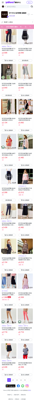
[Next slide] (15, 37)
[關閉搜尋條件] (5, 6)
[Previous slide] (2, 37)
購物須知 (23, 395)
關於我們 (16, 395)
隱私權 (17, 399)
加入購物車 (9, 60)
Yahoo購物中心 (13, 2)
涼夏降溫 (26, 27)
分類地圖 (23, 399)
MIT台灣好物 (22, 27)
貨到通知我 (25, 60)
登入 (29, 2)
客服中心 (9, 395)
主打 (2, 27)
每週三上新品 (8, 22)
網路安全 (10, 399)
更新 (29, 390)
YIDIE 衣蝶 (31, 27)
